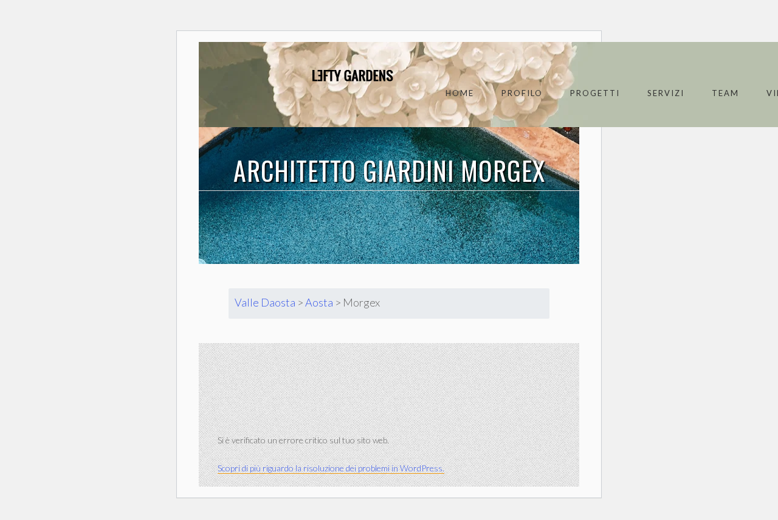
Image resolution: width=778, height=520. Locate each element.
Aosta (319, 302)
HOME (460, 93)
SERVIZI (665, 93)
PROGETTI (595, 93)
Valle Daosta (265, 302)
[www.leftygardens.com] (338, 75)
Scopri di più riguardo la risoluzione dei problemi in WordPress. (331, 468)
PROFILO (522, 93)
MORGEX (503, 170)
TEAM (725, 93)
